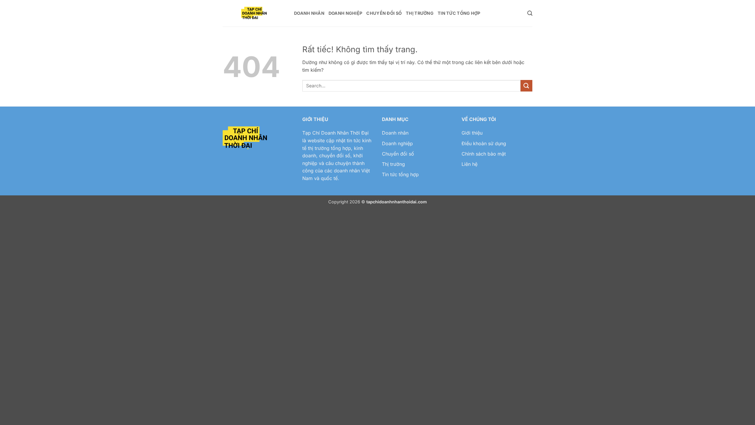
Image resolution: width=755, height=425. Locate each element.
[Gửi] (526, 85)
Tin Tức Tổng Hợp (459, 13)
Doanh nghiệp (397, 143)
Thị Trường (420, 13)
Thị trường (393, 164)
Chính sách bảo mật (484, 154)
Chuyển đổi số (398, 154)
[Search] (529, 13)
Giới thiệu (472, 133)
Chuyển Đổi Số (384, 13)
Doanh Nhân (309, 13)
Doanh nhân (395, 133)
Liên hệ (469, 164)
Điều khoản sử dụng (484, 143)
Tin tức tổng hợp (400, 174)
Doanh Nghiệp (345, 13)
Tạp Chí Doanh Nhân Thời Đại (335, 133)
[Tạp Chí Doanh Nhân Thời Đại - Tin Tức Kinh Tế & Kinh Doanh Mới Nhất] (254, 13)
